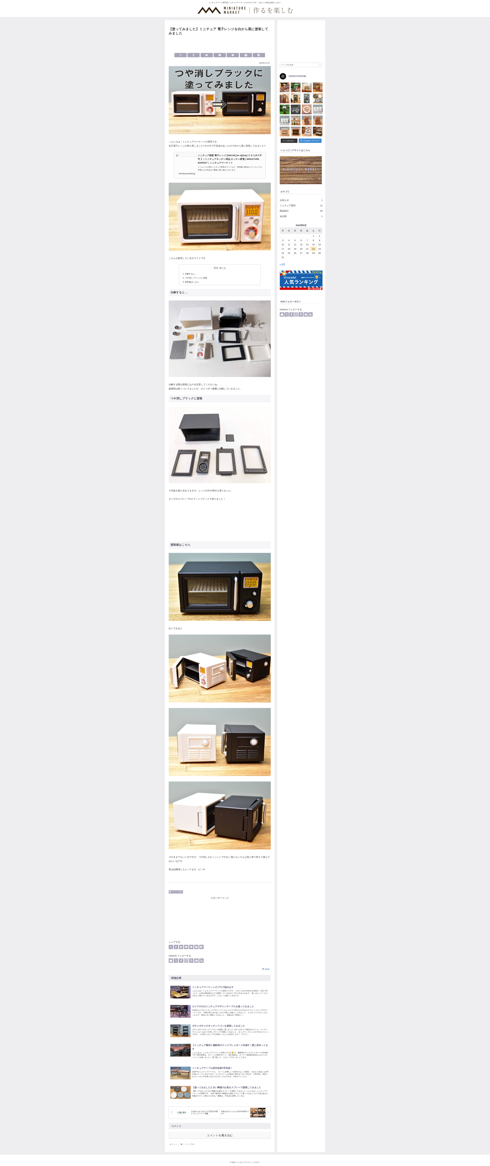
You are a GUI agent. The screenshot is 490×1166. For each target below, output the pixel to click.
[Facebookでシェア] (193, 55)
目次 (216, 268)
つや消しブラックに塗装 (196, 278)
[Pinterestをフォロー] (191, 960)
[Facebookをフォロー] (181, 960)
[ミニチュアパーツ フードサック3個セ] (318, 109)
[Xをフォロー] (176, 960)
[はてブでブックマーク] (207, 55)
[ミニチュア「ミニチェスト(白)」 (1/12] (285, 132)
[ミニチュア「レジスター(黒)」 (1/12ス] (318, 132)
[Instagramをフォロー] (186, 960)
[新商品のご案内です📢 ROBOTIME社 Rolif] (285, 87)
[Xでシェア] (180, 55)
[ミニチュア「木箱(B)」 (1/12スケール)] (307, 120)
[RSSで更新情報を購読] (201, 960)
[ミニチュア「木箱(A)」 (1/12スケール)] (318, 120)
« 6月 (282, 264)
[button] (259, 55)
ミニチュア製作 (177, 892)
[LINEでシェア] (233, 55)
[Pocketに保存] (220, 55)
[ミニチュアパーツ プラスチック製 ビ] (296, 109)
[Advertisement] (220, 43)
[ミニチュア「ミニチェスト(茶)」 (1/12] (296, 132)
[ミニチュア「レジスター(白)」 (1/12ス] (307, 132)
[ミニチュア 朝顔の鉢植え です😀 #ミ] (285, 109)
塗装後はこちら (192, 282)
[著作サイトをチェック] (171, 960)
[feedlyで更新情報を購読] (196, 960)
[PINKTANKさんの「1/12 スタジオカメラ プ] (307, 98)
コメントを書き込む (220, 1135)
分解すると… (191, 274)
